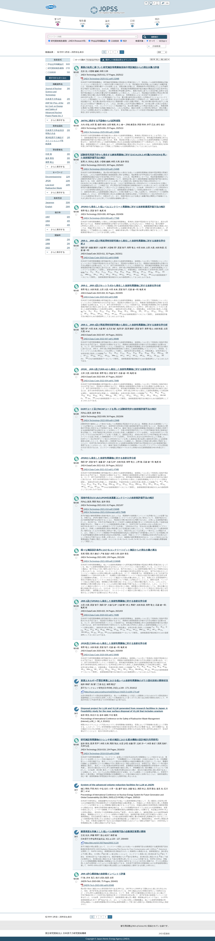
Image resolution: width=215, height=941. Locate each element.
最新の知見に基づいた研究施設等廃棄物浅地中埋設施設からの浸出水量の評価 (120, 67)
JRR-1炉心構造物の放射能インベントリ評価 (103, 874)
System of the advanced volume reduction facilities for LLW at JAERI (117, 785)
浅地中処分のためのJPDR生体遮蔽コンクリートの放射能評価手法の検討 (117, 498)
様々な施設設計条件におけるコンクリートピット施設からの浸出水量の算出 (119, 550)
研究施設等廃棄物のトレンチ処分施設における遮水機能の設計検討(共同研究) (119, 739)
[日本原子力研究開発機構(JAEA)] (50, 8)
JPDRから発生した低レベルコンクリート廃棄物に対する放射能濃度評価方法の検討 (123, 206)
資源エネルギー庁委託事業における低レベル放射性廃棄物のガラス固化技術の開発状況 (124, 680)
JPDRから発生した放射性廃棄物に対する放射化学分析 (108, 458)
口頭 (132, 22)
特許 (157, 20)
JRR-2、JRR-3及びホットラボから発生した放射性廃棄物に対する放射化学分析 (121, 285)
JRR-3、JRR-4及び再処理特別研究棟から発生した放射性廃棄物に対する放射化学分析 (124, 325)
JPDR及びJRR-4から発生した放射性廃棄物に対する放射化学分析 (114, 643)
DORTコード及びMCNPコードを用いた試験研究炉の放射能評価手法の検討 (118, 409)
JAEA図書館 (164, 934)
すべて (57, 20)
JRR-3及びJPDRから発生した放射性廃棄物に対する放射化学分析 (114, 601)
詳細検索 (157, 46)
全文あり (163, 41)
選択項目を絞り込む (58, 78)
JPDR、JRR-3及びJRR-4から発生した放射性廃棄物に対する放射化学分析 (118, 369)
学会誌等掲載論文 (99, 41)
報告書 (82, 22)
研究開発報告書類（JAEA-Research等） (69, 41)
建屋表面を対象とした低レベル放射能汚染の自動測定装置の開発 (113, 831)
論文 (107, 22)
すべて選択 (80, 60)
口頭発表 (115, 41)
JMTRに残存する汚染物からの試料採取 (100, 120)
